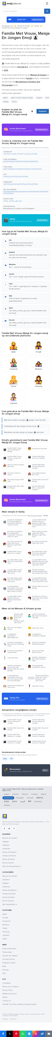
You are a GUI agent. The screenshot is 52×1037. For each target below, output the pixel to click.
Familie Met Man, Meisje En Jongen (12, 735)
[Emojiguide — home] (11, 4)
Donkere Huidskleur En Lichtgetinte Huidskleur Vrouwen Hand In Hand (13, 534)
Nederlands (8, 798)
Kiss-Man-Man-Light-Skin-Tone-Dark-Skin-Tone (13, 561)
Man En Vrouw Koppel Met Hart (13, 465)
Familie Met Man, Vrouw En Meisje (36, 457)
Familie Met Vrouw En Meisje (38, 480)
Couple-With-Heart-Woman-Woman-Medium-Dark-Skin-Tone (12, 598)
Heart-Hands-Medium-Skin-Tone (13, 686)
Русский (30, 798)
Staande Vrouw (36, 686)
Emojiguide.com (7, 26)
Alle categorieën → (9, 904)
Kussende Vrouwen (37, 448)
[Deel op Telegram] (29, 1034)
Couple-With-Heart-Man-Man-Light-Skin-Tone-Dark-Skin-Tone (38, 579)
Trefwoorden (7, 952)
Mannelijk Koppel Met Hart (13, 480)
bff (11, 759)
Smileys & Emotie (9, 856)
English (6, 794)
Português (20, 798)
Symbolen (6, 849)
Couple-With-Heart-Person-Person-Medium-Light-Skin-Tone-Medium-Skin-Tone (37, 523)
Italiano (43, 794)
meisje (5, 102)
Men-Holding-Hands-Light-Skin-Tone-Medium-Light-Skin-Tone (38, 534)
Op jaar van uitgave (9, 956)
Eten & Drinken (8, 863)
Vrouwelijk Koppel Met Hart (37, 474)
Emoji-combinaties (9, 949)
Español (15, 794)
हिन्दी (29, 801)
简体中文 (39, 798)
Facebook (6, 921)
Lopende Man (10, 657)
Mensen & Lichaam (9, 838)
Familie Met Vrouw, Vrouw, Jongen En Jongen (12, 458)
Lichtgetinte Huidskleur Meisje (37, 635)
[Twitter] (9, 829)
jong (5, 759)
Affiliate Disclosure (9, 994)
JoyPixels (5, 935)
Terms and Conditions (10, 987)
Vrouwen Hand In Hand (12, 474)
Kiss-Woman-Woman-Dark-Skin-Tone (38, 542)
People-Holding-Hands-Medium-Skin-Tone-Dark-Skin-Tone (38, 571)
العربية (22, 801)
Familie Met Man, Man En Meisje (13, 487)
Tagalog (7, 805)
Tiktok (4, 939)
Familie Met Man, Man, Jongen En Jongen (36, 488)
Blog (4, 966)
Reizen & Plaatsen (9, 852)
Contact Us (6, 1001)
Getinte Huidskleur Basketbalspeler (37, 643)
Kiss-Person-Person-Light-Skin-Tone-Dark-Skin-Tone (38, 598)
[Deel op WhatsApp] (22, 1034)
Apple (4, 914)
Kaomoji (5, 970)
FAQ (4, 973)
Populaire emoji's (9, 963)
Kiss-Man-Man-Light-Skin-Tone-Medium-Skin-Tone (12, 579)
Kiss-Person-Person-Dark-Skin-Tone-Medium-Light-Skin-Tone (13, 544)
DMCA (4, 997)
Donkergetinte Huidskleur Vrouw (36, 666)
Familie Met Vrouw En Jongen (38, 729)
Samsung (6, 932)
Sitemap (5, 1019)
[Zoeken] (47, 11)
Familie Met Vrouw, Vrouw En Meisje (37, 742)
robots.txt (13, 1019)
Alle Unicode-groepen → (11, 866)
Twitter (4, 928)
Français (34, 794)
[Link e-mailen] (48, 1034)
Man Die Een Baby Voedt (12, 628)
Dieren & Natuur (8, 859)
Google (5, 918)
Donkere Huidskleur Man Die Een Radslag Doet (13, 644)
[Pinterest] (14, 829)
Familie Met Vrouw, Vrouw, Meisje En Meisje (12, 450)
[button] (26, 153)
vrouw (14, 102)
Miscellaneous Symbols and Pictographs (18, 208)
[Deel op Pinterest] (16, 1034)
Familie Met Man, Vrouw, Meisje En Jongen (36, 466)
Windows (5, 925)
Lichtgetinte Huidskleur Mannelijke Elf (10, 636)
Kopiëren (42, 111)
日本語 (6, 801)
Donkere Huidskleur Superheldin (13, 651)
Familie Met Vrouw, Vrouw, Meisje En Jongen (12, 721)
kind (47, 98)
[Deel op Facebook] (3, 1034)
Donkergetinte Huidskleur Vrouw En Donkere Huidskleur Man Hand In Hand (13, 588)
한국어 (14, 801)
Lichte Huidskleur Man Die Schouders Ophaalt (37, 616)
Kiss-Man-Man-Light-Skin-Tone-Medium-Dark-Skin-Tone (37, 553)
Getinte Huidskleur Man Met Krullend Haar (37, 659)
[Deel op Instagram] (35, 1034)
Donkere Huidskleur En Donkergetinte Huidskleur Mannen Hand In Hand (13, 522)
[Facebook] (4, 829)
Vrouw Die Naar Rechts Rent (36, 651)
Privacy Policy (7, 990)
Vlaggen (5, 842)
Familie (36, 26)
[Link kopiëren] (42, 1034)
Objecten (6, 845)
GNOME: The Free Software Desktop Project (19, 1004)
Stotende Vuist (35, 628)
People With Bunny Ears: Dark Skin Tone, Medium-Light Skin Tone (13, 618)
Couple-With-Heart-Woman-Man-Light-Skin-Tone (12, 571)
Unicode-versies (8, 959)
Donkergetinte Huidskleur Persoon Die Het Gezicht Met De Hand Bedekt (13, 678)
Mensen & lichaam (23, 26)
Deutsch (25, 794)
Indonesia (38, 801)
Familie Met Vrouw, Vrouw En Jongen (12, 552)
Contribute (6, 983)
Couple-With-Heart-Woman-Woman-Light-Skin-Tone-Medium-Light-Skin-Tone (38, 562)
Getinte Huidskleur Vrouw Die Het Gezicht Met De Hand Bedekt (13, 668)
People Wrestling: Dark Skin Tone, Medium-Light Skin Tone (38, 678)
